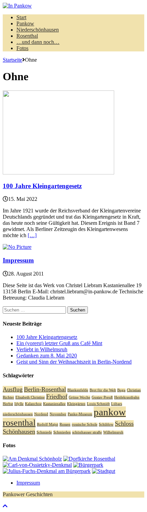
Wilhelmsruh (113, 432)
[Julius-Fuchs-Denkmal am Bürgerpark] (47, 471)
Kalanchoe (33, 404)
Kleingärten (76, 404)
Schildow (106, 424)
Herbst (8, 404)
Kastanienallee (54, 404)
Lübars (116, 404)
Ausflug (13, 389)
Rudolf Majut (47, 424)
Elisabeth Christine (30, 397)
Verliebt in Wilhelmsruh (41, 349)
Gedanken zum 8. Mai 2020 (46, 355)
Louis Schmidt (98, 404)
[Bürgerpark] (88, 465)
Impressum (18, 260)
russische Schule (84, 424)
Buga (121, 390)
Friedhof (56, 396)
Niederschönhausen (37, 30)
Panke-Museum (80, 414)
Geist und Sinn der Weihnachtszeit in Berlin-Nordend (74, 362)
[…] (32, 235)
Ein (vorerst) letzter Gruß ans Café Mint (59, 343)
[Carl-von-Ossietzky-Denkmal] (37, 465)
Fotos (22, 48)
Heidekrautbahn (126, 397)
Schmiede (44, 432)
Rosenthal (27, 36)
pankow (110, 411)
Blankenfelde (77, 390)
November (58, 414)
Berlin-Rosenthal (45, 389)
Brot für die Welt (103, 390)
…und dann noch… (37, 42)
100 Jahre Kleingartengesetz (42, 186)
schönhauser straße (87, 432)
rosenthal (19, 423)
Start (21, 17)
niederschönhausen (18, 414)
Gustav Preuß (102, 397)
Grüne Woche (79, 397)
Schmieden (62, 432)
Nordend (41, 414)
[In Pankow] (73, 6)
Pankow (25, 23)
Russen (64, 424)
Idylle (19, 404)
